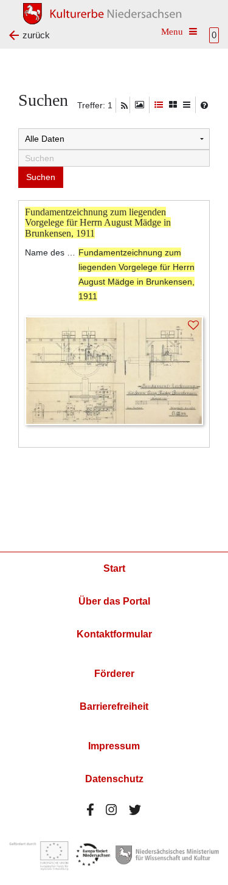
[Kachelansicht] (173, 105)
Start (114, 568)
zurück (36, 35)
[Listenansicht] (186, 105)
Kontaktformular (114, 634)
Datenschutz (114, 779)
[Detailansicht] (159, 105)
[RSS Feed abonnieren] (124, 106)
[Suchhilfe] (204, 105)
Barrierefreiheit (114, 706)
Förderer (114, 673)
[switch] (139, 105)
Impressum (114, 746)
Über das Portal (114, 601)
